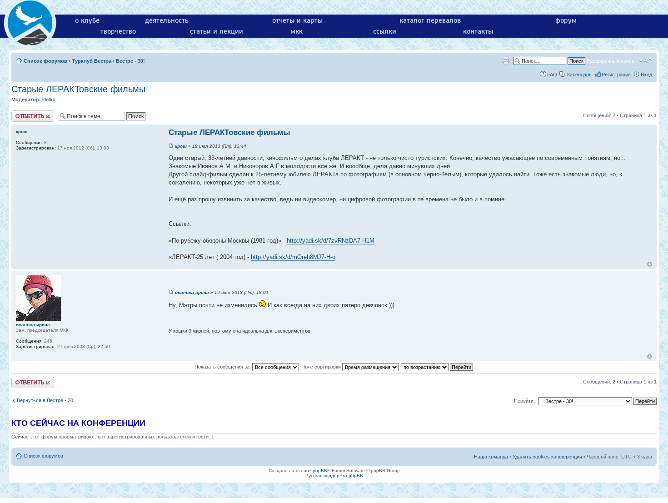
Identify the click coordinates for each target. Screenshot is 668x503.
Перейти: (524, 400)
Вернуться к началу (649, 264)
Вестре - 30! (130, 61)
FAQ (552, 74)
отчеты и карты (297, 20)
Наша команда (491, 456)
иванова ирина (192, 292)
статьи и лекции (216, 31)
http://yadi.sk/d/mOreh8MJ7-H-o (293, 257)
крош (181, 146)
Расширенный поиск (610, 61)
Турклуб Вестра (91, 61)
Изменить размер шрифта (645, 60)
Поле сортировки (321, 366)
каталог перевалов (430, 20)
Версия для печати (506, 60)
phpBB (320, 470)
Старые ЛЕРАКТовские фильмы (78, 89)
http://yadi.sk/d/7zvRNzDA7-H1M (330, 240)
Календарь (579, 74)
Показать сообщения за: (223, 366)
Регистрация (616, 74)
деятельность (167, 20)
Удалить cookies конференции (547, 456)
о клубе (87, 20)
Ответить (22, 113)
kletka (48, 99)
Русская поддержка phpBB (334, 475)
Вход (646, 74)
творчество (118, 31)
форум (566, 20)
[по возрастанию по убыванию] (437, 366)
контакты (478, 31)
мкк (296, 31)
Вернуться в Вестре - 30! (46, 400)
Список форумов (45, 61)
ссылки (384, 31)
